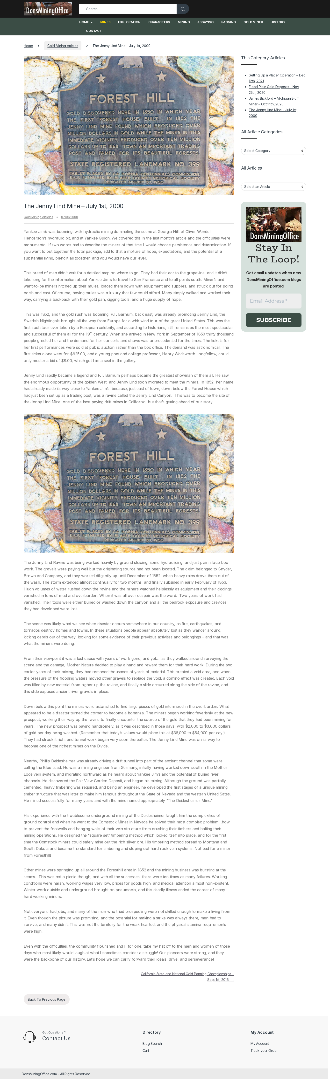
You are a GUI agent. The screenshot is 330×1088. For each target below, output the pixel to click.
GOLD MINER (253, 22)
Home (28, 46)
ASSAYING (205, 22)
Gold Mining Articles (62, 46)
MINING (184, 22)
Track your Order (264, 1050)
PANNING (228, 22)
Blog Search (152, 1043)
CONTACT (94, 31)
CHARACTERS (159, 22)
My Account (260, 1043)
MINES (105, 22)
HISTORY (278, 22)
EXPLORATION (129, 22)
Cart (146, 1050)
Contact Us (56, 1038)
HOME (84, 22)
